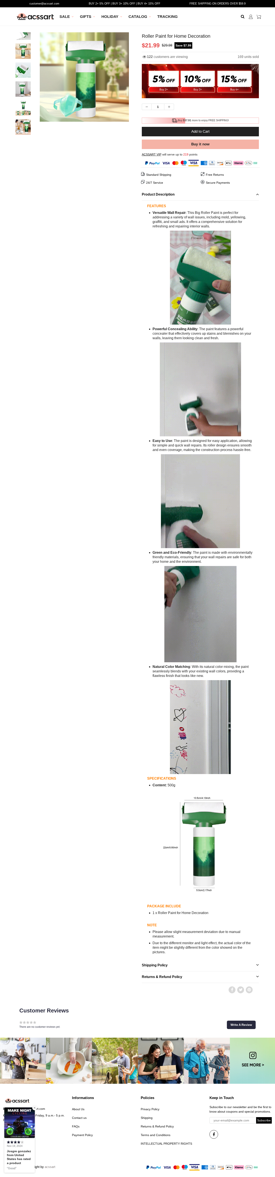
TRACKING (167, 16)
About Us (78, 1109)
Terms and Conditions (155, 1135)
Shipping (147, 1117)
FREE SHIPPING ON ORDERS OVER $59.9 (217, 3)
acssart (50, 1167)
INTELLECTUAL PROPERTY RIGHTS (166, 1143)
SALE (65, 16)
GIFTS (85, 16)
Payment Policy (82, 1135)
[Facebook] (213, 1134)
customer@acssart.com (44, 3)
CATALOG (137, 16)
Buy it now (200, 144)
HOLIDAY (109, 16)
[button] (241, 1025)
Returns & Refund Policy (157, 1126)
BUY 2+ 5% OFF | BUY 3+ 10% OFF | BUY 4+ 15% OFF (124, 3)
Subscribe (264, 1120)
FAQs (75, 1126)
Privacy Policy (150, 1109)
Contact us (79, 1117)
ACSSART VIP (151, 154)
